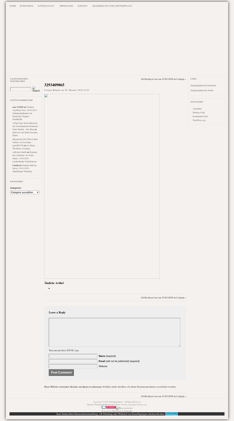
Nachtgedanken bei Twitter (202, 90)
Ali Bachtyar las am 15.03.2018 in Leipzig (162, 79)
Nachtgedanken (115, 401)
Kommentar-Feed (200, 116)
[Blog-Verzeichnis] (108, 408)
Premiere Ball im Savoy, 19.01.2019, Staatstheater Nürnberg (24, 168)
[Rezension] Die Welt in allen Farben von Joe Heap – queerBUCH (25, 142)
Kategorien (15, 188)
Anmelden (197, 108)
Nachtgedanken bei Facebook (203, 85)
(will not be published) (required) (119, 361)
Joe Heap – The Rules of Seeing (24, 147)
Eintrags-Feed (199, 112)
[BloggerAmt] (124, 408)
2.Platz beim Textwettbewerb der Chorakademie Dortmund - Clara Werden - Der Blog (25, 126)
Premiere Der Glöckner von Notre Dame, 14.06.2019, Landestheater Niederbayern (24, 157)
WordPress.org (199, 120)
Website (103, 366)
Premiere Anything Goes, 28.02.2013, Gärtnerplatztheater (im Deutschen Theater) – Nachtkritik (24, 113)
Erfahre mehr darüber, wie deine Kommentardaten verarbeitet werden (139, 386)
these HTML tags (70, 350)
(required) (107, 356)
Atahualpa (128, 410)
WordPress (116, 410)
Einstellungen (171, 414)
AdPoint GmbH (19, 152)
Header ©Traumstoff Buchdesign (101, 404)
